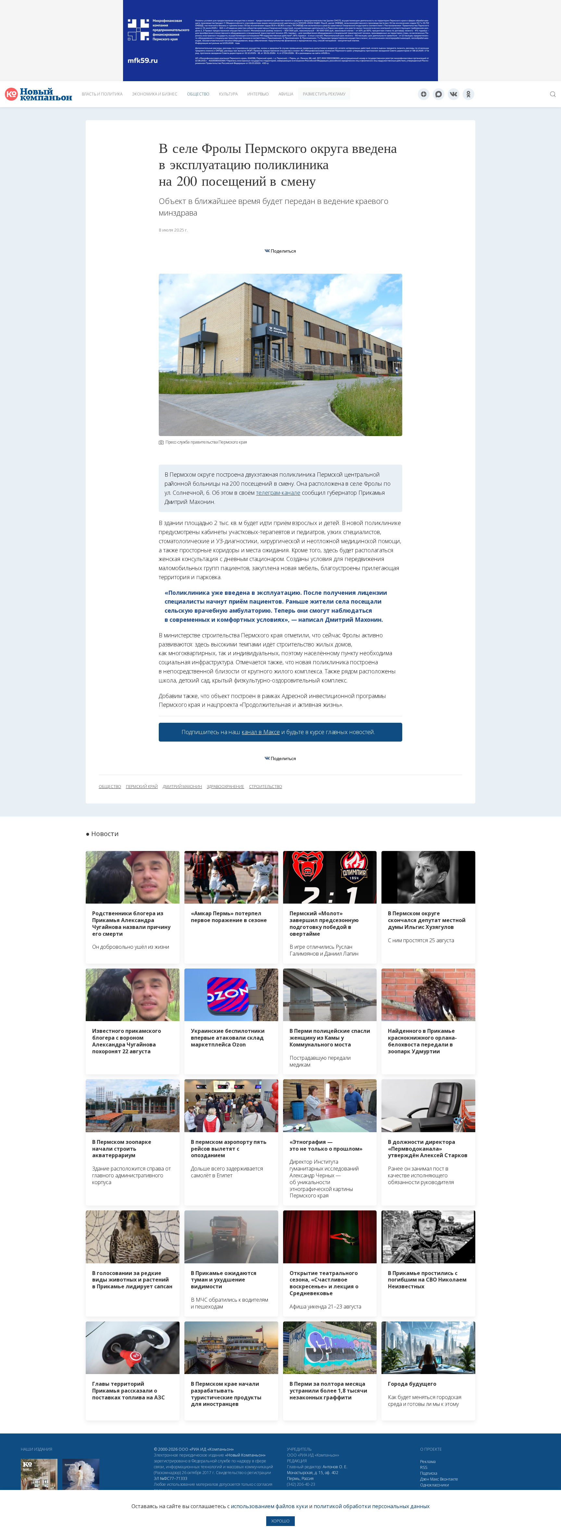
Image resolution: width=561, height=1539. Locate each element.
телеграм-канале (278, 492)
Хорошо (280, 1521)
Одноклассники (434, 1485)
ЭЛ (170, 1478)
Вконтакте (449, 1479)
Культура (228, 94)
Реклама (428, 1461)
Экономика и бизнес (154, 94)
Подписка (428, 1473)
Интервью (258, 94)
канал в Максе (261, 732)
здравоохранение (225, 786)
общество (110, 786)
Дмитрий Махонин (182, 786)
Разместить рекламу (324, 94)
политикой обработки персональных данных (372, 1506)
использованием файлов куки (269, 1506)
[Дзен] (424, 94)
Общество (198, 94)
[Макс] (438, 94)
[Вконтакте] (453, 94)
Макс (434, 1479)
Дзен (424, 1479)
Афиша (286, 94)
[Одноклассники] (468, 94)
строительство (265, 786)
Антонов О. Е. (335, 1467)
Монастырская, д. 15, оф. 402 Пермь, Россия (312, 1475)
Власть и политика (102, 94)
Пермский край (142, 786)
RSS (423, 1467)
